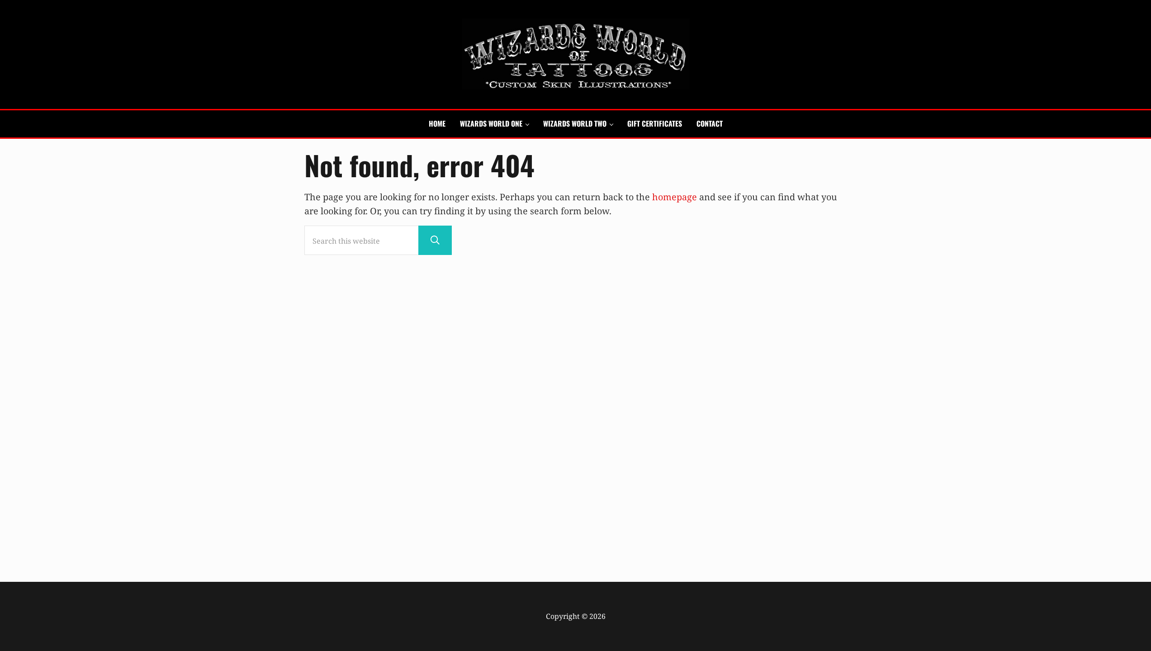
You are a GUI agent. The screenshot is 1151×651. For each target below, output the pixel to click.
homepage (674, 197)
